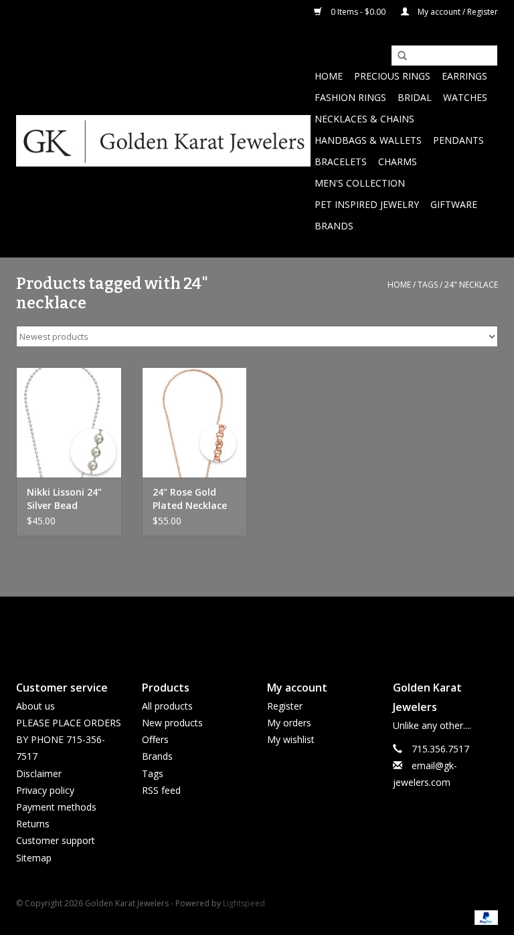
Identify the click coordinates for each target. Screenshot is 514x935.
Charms (397, 161)
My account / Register (457, 11)
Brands (334, 225)
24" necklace (471, 284)
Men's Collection (360, 183)
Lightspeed (244, 903)
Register (285, 706)
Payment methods (56, 807)
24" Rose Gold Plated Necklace (190, 499)
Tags (428, 284)
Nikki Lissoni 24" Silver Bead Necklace (64, 499)
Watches (465, 97)
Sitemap (34, 857)
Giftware (453, 204)
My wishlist (291, 739)
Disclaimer (39, 773)
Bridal (415, 97)
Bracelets (341, 161)
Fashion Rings (350, 97)
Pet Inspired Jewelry (367, 204)
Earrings (464, 76)
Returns (33, 823)
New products (172, 722)
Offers (155, 739)
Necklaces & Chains (364, 118)
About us (35, 706)
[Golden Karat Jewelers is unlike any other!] (163, 141)
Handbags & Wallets (368, 140)
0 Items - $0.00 (358, 11)
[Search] (397, 56)
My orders (289, 722)
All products (167, 706)
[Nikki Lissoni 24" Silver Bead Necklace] (69, 422)
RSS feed (161, 790)
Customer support (55, 840)
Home (329, 76)
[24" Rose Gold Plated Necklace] (195, 422)
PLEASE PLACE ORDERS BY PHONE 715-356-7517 (68, 739)
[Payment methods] (484, 917)
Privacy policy (45, 790)
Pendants (458, 140)
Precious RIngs (392, 76)
